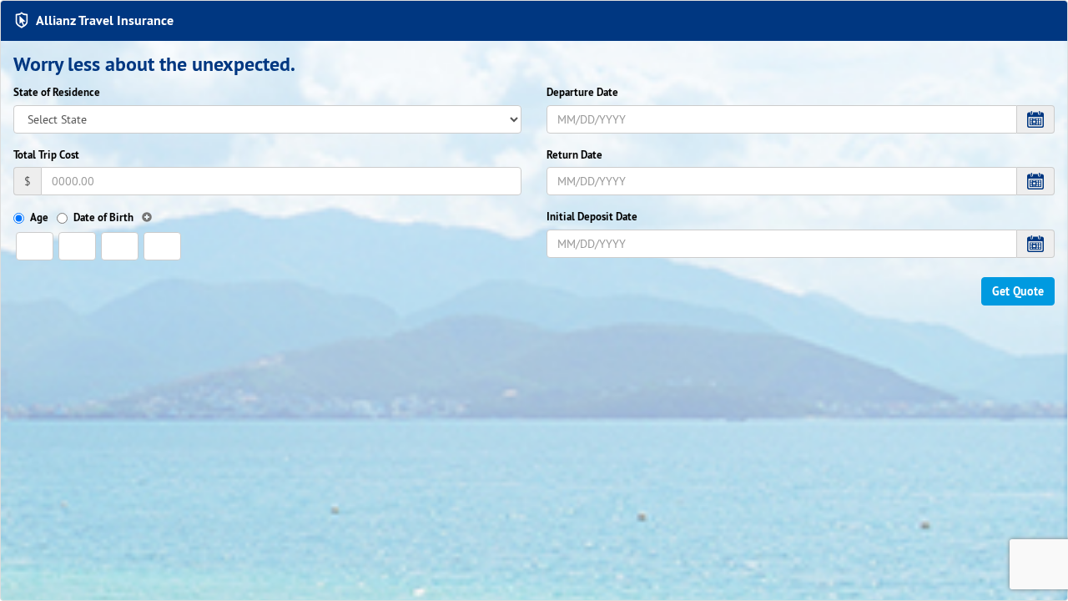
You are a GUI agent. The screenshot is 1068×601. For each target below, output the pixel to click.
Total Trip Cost (46, 155)
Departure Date (582, 92)
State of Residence (56, 92)
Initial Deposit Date (592, 217)
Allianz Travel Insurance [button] (105, 20)
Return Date (574, 155)
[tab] (534, 21)
